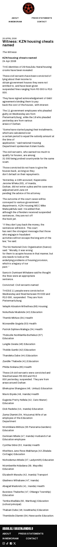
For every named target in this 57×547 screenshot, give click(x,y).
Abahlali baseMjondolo (17, 528)
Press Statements (42, 18)
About (15, 18)
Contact (42, 21)
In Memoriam (15, 21)
